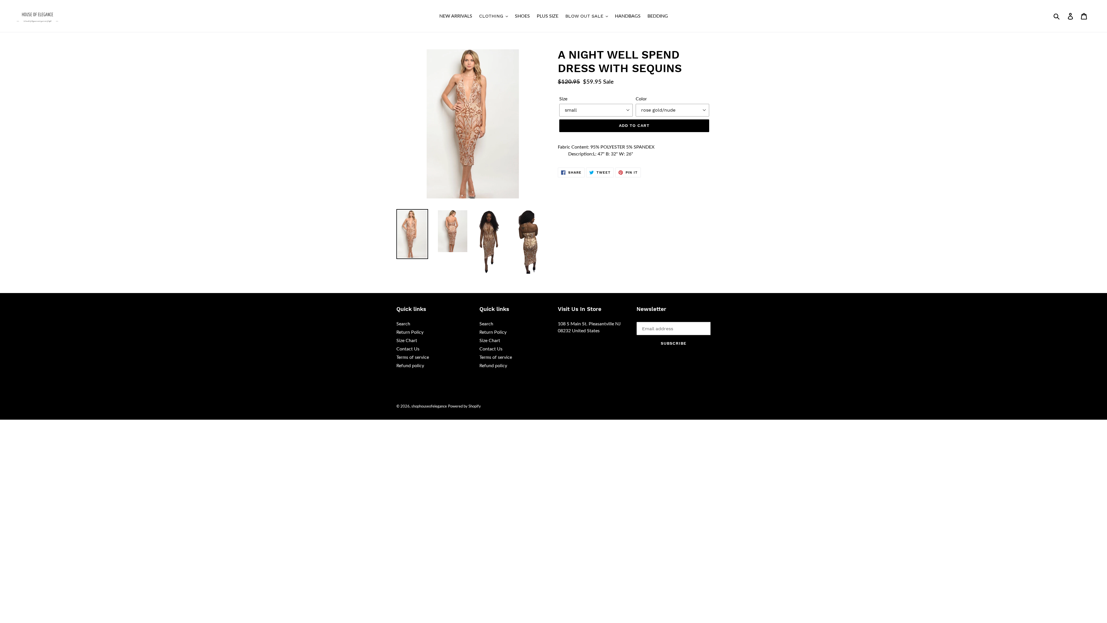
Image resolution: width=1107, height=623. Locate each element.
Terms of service (412, 357)
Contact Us (407, 349)
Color (641, 99)
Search (403, 324)
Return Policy (409, 332)
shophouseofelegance (429, 406)
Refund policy (410, 365)
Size (563, 99)
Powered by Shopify (464, 406)
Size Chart (406, 340)
